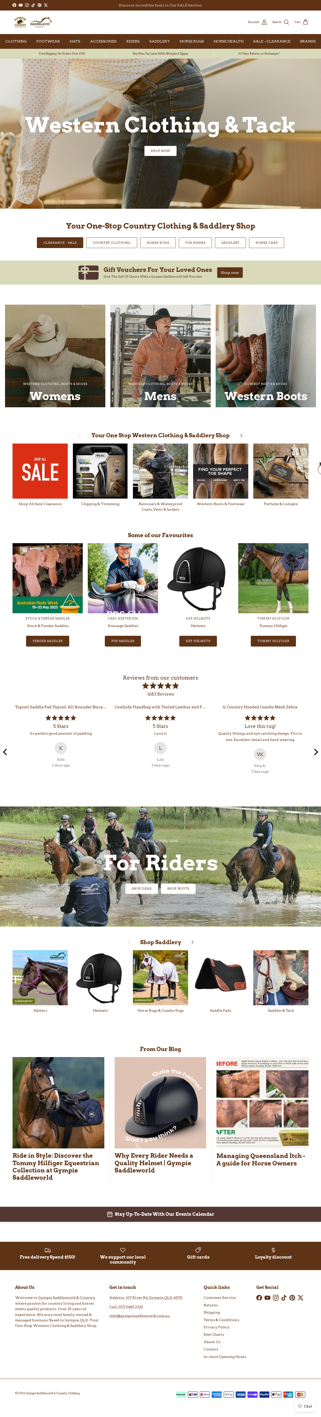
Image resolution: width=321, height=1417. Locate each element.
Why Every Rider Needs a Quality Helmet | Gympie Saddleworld (154, 1163)
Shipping (212, 1312)
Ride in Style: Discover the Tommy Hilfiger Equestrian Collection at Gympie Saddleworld (56, 1166)
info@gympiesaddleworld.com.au (139, 1316)
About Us (212, 1342)
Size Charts (214, 1334)
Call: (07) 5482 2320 (126, 1307)
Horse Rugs (158, 243)
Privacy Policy (216, 1327)
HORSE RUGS (192, 41)
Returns (211, 1305)
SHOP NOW (161, 151)
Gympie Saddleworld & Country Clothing (53, 1393)
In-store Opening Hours (225, 1357)
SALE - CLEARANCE (271, 41)
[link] (160, 273)
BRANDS (308, 41)
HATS (75, 41)
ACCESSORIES (103, 41)
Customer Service (220, 1298)
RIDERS (133, 41)
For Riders (195, 243)
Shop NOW (161, 888)
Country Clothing (112, 243)
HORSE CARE (267, 243)
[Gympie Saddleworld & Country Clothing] (33, 22)
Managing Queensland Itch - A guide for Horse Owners (260, 1159)
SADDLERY (159, 41)
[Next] (315, 751)
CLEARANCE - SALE (59, 243)
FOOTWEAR (48, 41)
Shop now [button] (230, 273)
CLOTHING (16, 41)
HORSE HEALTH (229, 41)
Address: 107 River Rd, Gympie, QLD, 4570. (146, 1298)
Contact (211, 1349)
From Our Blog (160, 1049)
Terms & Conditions (221, 1320)
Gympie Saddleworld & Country (66, 1298)
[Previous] (5, 751)
